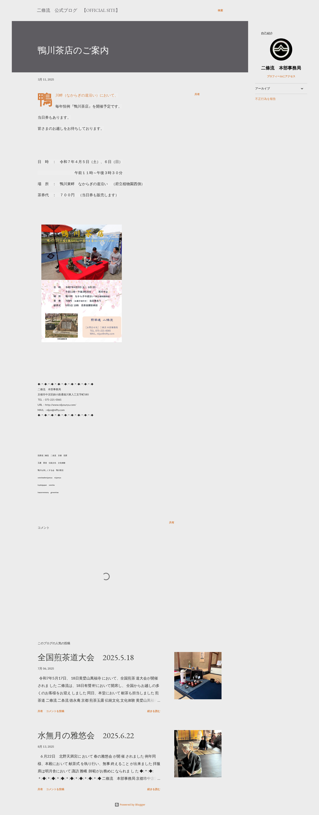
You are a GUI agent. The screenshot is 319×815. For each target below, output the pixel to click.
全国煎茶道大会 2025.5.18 (86, 657)
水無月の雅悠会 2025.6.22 (86, 735)
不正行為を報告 (265, 98)
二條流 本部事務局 (281, 67)
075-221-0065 (53, 399)
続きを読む (153, 711)
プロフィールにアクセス (281, 76)
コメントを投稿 (55, 711)
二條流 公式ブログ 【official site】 (78, 10)
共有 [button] (197, 94)
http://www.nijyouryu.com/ (60, 404)
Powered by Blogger (132, 804)
